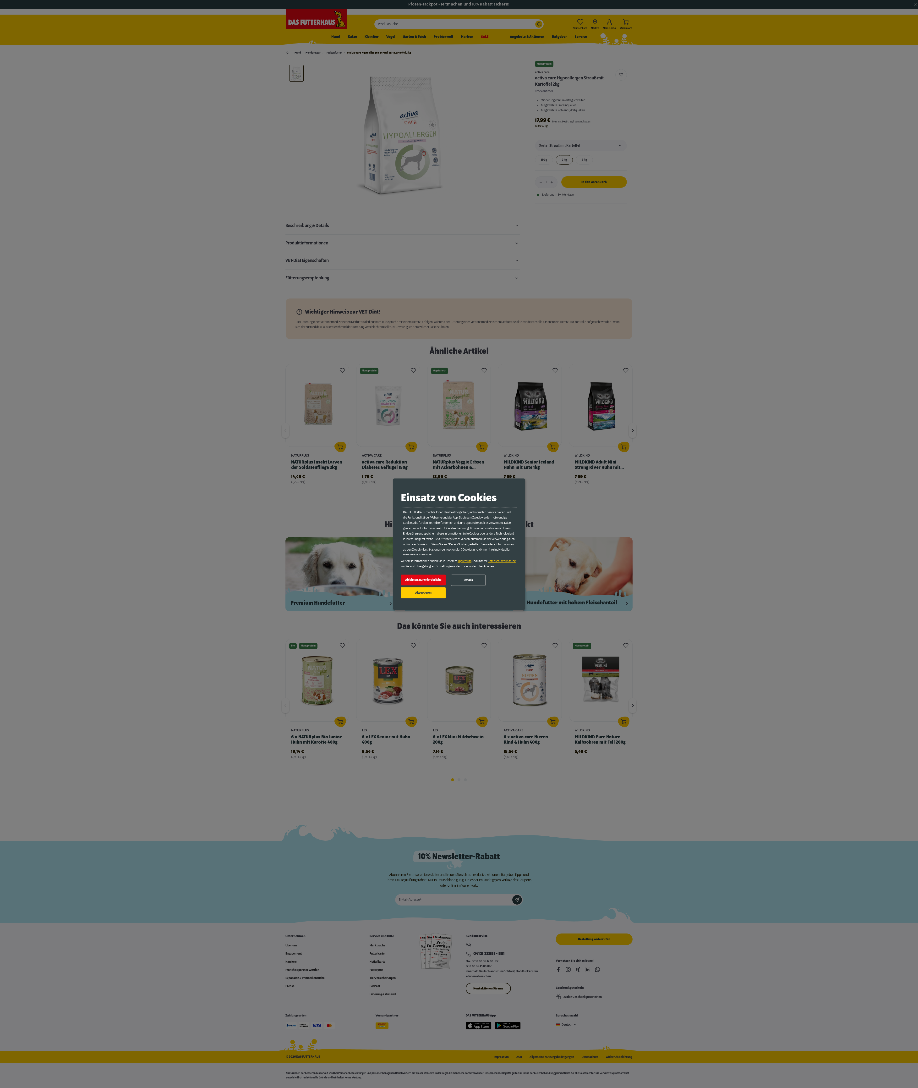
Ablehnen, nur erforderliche (423, 580)
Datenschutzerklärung (502, 561)
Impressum (464, 561)
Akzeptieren (423, 592)
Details (468, 580)
